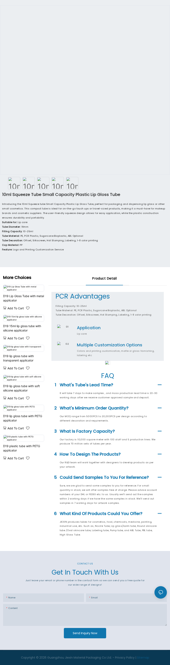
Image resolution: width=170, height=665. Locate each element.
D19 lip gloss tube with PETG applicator (22, 418)
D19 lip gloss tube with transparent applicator (18, 358)
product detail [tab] (104, 278)
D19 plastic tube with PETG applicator (21, 448)
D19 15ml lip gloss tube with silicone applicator (22, 328)
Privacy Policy (125, 657)
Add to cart (15, 308)
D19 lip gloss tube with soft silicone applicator (21, 388)
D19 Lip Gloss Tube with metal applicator (23, 298)
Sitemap (143, 657)
